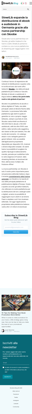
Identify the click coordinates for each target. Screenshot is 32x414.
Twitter (16, 397)
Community (16, 406)
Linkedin (16, 403)
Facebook (16, 394)
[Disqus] (16, 263)
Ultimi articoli (16, 391)
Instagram (16, 400)
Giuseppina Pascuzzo (12, 56)
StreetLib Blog (14, 388)
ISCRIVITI (7, 377)
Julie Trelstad (9, 330)
